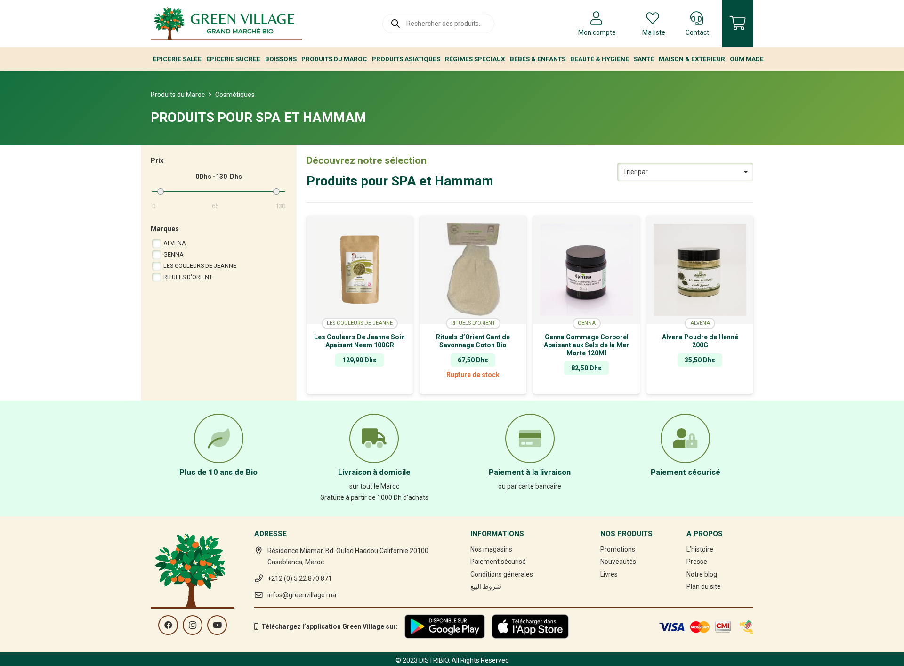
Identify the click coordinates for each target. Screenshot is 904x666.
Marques (165, 229)
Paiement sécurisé (498, 561)
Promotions (617, 549)
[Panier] (737, 23)
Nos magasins (491, 549)
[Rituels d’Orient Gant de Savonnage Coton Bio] (473, 270)
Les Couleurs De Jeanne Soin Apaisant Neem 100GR (359, 341)
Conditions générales (501, 574)
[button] (360, 386)
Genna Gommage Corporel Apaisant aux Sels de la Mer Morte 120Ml (586, 345)
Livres (609, 574)
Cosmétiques (235, 94)
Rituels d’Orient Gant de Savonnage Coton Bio (473, 341)
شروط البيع (485, 586)
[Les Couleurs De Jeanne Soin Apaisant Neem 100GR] (360, 270)
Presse (696, 561)
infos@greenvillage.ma (301, 595)
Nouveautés (618, 561)
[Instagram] (192, 625)
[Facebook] (168, 625)
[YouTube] (217, 625)
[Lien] (226, 23)
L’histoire (699, 549)
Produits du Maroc (178, 94)
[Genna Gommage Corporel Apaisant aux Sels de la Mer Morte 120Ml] (586, 270)
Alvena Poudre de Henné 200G (700, 341)
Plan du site (703, 586)
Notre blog (701, 574)
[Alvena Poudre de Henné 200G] (699, 270)
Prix (157, 160)
